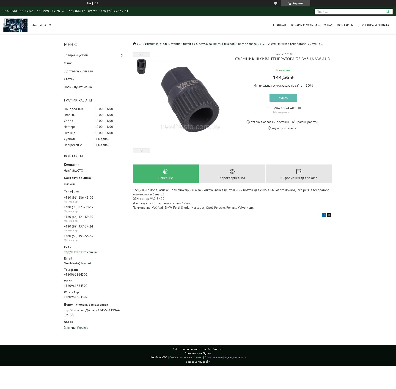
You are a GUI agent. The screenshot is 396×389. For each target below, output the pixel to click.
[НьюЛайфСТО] (15, 25)
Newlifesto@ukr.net (77, 263)
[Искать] (387, 11)
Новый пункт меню (78, 87)
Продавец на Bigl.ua (198, 353)
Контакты (345, 25)
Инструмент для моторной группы (169, 43)
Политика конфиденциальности (225, 357)
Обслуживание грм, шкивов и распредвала (226, 43)
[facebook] (324, 216)
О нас (328, 25)
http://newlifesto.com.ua (80, 252)
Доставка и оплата (373, 25)
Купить (283, 98)
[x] (329, 216)
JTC (262, 43)
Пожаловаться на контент (186, 357)
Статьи (69, 79)
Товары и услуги (303, 25)
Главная (279, 25)
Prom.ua (218, 349)
